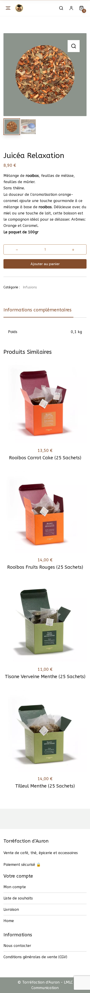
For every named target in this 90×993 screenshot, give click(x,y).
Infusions (30, 287)
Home (8, 921)
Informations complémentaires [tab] (37, 310)
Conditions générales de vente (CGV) (35, 957)
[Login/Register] (71, 8)
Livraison (11, 909)
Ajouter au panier (45, 263)
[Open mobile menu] (8, 8)
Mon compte (14, 887)
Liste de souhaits (18, 898)
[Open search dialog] (61, 8)
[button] (74, 46)
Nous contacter (17, 945)
